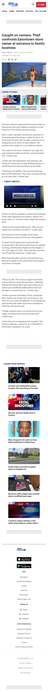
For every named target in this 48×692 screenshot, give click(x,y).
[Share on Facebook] (9, 59)
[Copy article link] (16, 59)
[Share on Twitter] (12, 59)
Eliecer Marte (7, 52)
